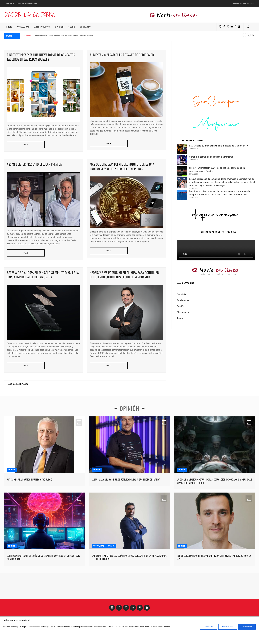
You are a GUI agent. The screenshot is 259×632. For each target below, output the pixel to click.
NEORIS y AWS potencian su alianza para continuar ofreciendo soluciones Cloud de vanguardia (124, 274)
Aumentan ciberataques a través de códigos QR (122, 54)
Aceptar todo (247, 627)
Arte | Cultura (42, 27)
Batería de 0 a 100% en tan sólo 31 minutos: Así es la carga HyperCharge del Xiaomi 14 (43, 274)
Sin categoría (183, 312)
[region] (129, 624)
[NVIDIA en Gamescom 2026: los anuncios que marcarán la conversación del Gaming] (182, 171)
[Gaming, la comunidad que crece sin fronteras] (182, 160)
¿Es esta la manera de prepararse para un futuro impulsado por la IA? (214, 557)
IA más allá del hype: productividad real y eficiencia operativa (126, 479)
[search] (248, 27)
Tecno (71, 27)
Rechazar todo (227, 627)
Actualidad (23, 27)
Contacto (10, 3)
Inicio (9, 27)
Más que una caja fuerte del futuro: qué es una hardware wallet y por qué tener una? (122, 166)
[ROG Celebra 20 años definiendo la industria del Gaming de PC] (182, 149)
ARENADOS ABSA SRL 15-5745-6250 (218, 231)
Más (25, 145)
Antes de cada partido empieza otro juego (29, 479)
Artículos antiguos (18, 384)
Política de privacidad (27, 3)
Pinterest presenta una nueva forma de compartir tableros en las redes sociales (41, 57)
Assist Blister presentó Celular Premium (34, 164)
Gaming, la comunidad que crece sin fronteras (211, 157)
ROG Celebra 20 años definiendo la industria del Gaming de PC (219, 145)
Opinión (59, 27)
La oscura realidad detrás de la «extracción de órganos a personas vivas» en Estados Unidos (214, 481)
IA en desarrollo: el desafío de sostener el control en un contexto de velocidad (44, 557)
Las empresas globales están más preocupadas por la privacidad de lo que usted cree (129, 557)
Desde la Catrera (29, 14)
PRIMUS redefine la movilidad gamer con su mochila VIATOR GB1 (58, 35)
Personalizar (208, 627)
